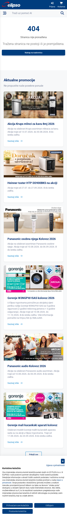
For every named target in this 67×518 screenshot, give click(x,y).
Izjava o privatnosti (55, 465)
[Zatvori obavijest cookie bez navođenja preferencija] (63, 461)
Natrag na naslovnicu (33, 53)
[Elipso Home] (11, 5)
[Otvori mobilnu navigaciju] (5, 13)
